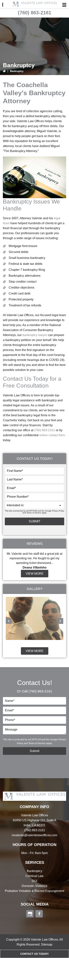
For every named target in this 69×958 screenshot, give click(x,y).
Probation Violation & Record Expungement (34, 891)
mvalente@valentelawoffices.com (34, 835)
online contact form (52, 435)
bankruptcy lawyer (34, 335)
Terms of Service (33, 513)
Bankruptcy (34, 871)
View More (35, 573)
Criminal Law (34, 876)
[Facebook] (39, 913)
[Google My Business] (30, 913)
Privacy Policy (58, 511)
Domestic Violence (34, 886)
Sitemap (46, 944)
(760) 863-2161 (34, 13)
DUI (34, 881)
